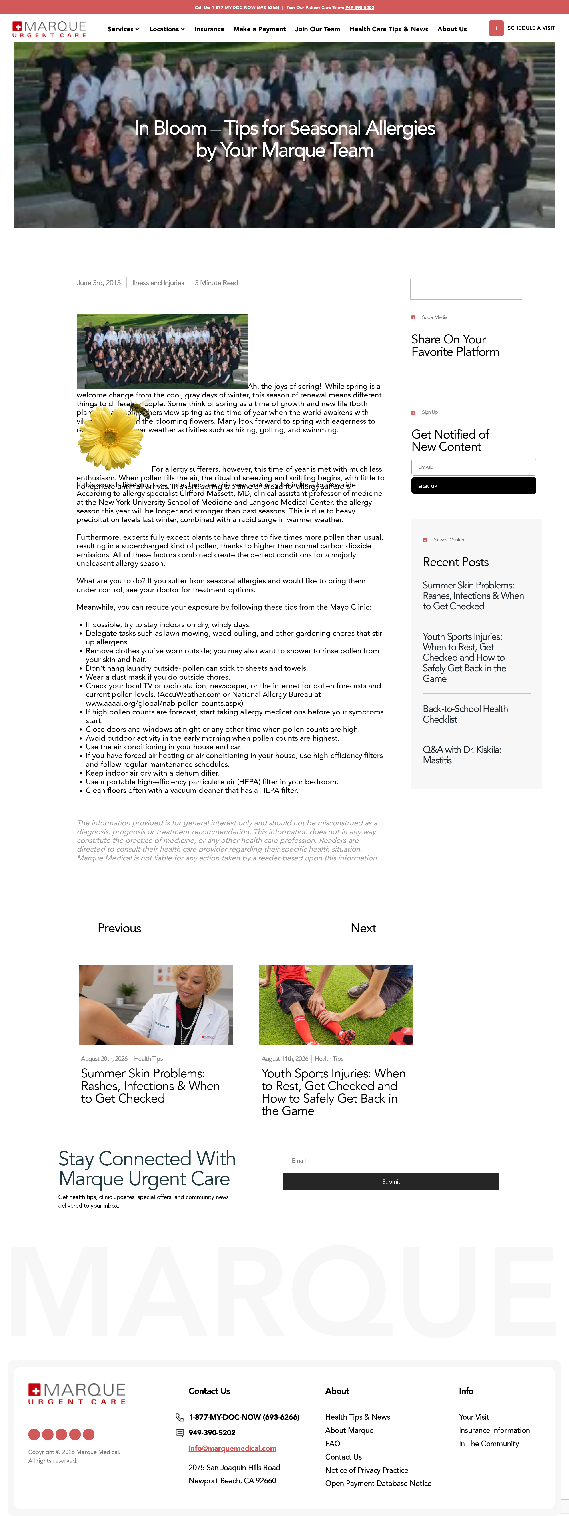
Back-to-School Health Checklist (465, 714)
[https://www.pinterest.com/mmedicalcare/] (75, 1434)
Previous (119, 928)
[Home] (49, 29)
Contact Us (343, 1457)
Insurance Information (494, 1430)
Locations (164, 29)
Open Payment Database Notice (378, 1483)
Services (121, 29)
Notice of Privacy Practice (366, 1470)
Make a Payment (259, 29)
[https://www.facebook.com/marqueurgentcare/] (61, 1434)
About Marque (349, 1430)
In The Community (489, 1443)
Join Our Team (317, 29)
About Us (452, 29)
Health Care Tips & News (388, 29)
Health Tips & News (357, 1417)
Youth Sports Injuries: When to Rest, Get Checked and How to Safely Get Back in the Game (464, 657)
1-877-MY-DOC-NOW (234, 7)
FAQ (332, 1443)
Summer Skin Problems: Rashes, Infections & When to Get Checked (473, 596)
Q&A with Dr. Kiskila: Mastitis (462, 755)
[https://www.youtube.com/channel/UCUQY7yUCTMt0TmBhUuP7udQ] (48, 1434)
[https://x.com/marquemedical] (34, 1434)
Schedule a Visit (531, 28)
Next (363, 928)
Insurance (209, 29)
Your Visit (474, 1417)
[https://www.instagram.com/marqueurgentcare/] (88, 1434)
